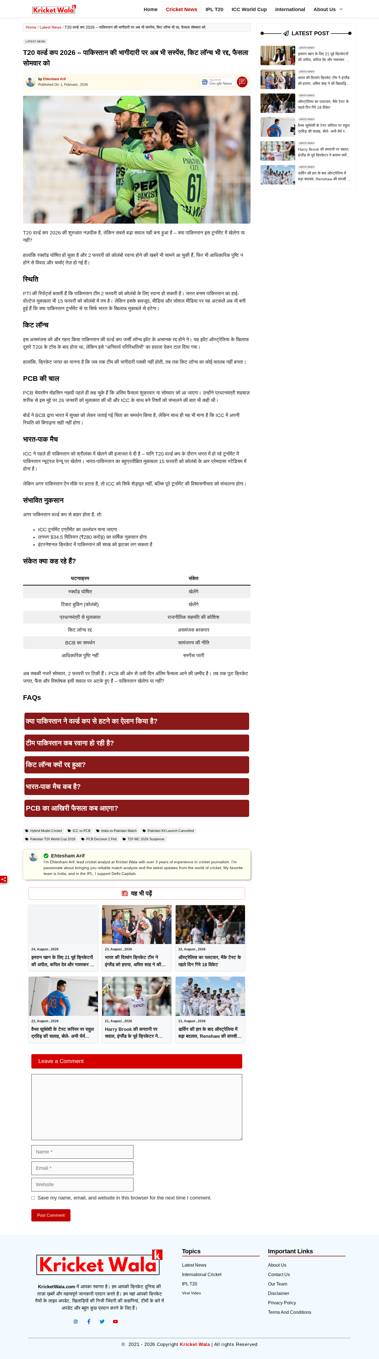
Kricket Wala (195, 1344)
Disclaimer (278, 1293)
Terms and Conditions (289, 1312)
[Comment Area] (242, 82)
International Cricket (201, 1274)
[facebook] (75, 1321)
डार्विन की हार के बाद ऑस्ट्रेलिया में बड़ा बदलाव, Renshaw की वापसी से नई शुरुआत (209, 1036)
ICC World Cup (249, 9)
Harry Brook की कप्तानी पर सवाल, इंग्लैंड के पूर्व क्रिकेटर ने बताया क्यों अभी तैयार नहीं (131, 1036)
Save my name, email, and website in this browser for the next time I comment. (124, 1198)
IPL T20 (214, 9)
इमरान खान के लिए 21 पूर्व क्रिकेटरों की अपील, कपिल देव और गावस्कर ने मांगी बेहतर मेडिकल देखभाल (62, 964)
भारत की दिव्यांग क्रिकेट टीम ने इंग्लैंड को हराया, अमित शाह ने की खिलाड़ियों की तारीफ (133, 964)
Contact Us (279, 1274)
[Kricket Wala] (54, 9)
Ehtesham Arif (54, 79)
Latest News (50, 27)
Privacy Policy (282, 1302)
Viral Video (191, 1293)
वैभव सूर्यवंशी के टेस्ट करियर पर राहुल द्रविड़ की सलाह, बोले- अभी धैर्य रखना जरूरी (62, 1036)
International (290, 9)
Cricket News (181, 9)
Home (151, 9)
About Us (325, 9)
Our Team (277, 1284)
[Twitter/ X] (102, 1321)
